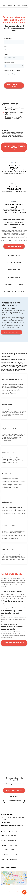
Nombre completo (8, 38)
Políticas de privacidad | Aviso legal (14, 891)
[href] (14, 878)
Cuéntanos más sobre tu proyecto (12, 70)
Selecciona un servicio (9, 62)
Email (5, 46)
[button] (26, 9)
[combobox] (5, 58)
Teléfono (6, 54)
